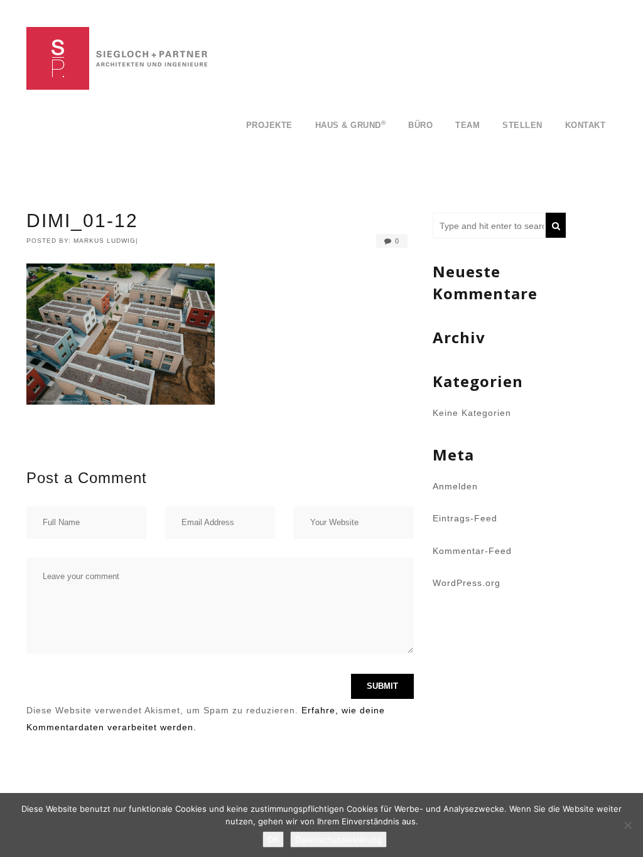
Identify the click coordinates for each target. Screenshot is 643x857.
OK (273, 839)
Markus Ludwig (104, 240)
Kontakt (585, 125)
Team (467, 125)
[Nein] (627, 825)
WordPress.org (466, 583)
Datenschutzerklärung (338, 839)
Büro (420, 125)
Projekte (269, 125)
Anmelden (455, 486)
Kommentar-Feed (472, 551)
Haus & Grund (350, 124)
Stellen (522, 125)
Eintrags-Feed (465, 518)
